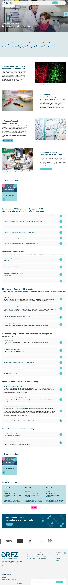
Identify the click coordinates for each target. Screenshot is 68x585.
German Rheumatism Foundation (11, 433)
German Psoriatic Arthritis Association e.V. (13, 368)
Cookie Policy (14, 579)
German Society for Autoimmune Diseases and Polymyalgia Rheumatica (19, 420)
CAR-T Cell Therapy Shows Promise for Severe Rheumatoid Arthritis (12, 495)
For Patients (34, 2)
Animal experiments (41, 558)
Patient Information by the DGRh (11, 268)
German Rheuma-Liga (8, 340)
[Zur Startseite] (9, 555)
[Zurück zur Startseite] (5, 3)
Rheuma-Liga (6, 260)
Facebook (58, 556)
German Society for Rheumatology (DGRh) (13, 386)
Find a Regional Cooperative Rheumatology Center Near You (17, 316)
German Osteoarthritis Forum (10, 373)
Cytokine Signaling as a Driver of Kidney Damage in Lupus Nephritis (54, 495)
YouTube (58, 558)
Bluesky (57, 560)
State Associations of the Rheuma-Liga (12, 349)
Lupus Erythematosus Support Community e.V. (14, 356)
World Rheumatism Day (8, 195)
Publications (30, 556)
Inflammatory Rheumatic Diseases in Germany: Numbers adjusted (33, 495)
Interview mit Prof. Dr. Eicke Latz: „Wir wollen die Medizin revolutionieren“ (19, 232)
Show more (34, 507)
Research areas (30, 554)
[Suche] (60, 3)
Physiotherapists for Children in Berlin (12, 323)
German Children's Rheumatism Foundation (13, 441)
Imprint (3, 579)
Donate (55, 2)
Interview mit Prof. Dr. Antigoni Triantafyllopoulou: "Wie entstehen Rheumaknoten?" (22, 243)
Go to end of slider (7, 484)
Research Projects (31, 558)
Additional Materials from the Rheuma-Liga (13, 281)
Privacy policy (8, 579)
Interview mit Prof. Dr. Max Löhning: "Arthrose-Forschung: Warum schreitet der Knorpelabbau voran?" (25, 238)
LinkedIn (58, 554)
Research (29, 552)
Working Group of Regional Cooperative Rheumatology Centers (17, 306)
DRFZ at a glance (41, 554)
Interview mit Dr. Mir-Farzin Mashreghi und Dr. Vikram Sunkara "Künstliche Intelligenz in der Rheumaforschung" (28, 215)
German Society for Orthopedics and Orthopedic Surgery (16, 397)
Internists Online (7, 275)
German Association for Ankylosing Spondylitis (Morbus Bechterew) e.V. (19, 362)
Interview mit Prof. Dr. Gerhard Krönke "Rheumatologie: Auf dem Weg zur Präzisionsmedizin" (24, 227)
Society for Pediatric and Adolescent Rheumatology (15, 406)
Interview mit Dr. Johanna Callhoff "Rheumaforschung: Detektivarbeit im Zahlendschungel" (23, 221)
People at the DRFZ (41, 556)
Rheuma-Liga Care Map (9, 297)
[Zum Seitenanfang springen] (65, 553)
